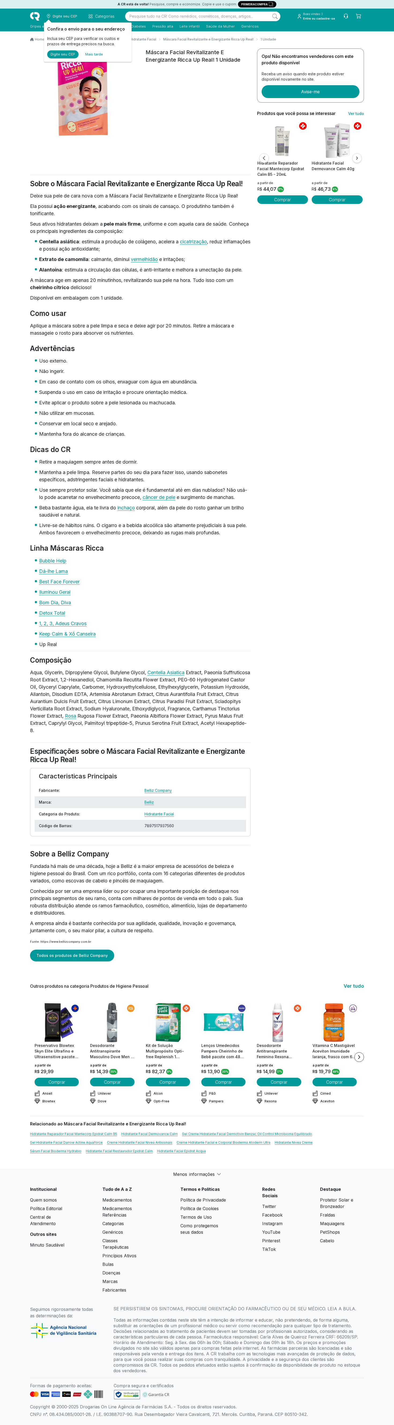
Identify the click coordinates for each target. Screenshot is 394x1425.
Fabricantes (114, 1290)
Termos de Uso (196, 1217)
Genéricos (250, 26)
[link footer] (127, 1394)
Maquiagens (332, 1223)
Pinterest (271, 1240)
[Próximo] (357, 158)
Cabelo (327, 1240)
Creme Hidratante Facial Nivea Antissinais (139, 1142)
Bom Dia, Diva (55, 602)
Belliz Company (158, 790)
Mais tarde (94, 54)
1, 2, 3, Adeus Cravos (63, 623)
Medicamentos (117, 1200)
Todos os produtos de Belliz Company (72, 955)
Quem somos (43, 1200)
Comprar (282, 199)
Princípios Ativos (119, 1255)
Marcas (110, 1281)
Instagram (272, 1223)
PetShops (330, 1232)
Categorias (113, 1223)
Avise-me (310, 91)
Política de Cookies (199, 1208)
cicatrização (193, 241)
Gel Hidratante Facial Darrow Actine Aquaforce (66, 1142)
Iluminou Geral (54, 592)
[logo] (35, 16)
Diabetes (138, 26)
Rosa (70, 716)
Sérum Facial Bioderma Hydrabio (55, 1151)
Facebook (272, 1215)
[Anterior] (264, 158)
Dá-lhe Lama (53, 571)
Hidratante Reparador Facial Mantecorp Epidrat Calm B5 (73, 1134)
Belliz (149, 802)
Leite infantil (190, 26)
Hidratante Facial (143, 39)
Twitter (269, 1206)
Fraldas (327, 1215)
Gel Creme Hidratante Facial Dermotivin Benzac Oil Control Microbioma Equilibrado (247, 1134)
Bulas (108, 1264)
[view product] (282, 140)
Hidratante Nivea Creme (294, 1142)
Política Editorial (46, 1208)
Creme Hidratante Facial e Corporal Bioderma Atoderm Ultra (223, 1142)
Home (39, 39)
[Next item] (359, 1057)
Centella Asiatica (165, 672)
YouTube (271, 1232)
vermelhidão (144, 259)
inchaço (126, 507)
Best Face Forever (59, 581)
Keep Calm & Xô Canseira (67, 634)
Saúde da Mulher (220, 26)
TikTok (269, 1249)
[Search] (275, 16)
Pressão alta (162, 26)
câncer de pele (159, 497)
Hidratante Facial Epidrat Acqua (181, 1151)
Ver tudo (356, 113)
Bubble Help (52, 561)
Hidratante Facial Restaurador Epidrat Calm (119, 1151)
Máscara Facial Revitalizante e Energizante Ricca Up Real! (208, 39)
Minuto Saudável (47, 1245)
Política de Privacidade (203, 1200)
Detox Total (52, 613)
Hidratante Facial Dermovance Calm (149, 1134)
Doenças (111, 1272)
